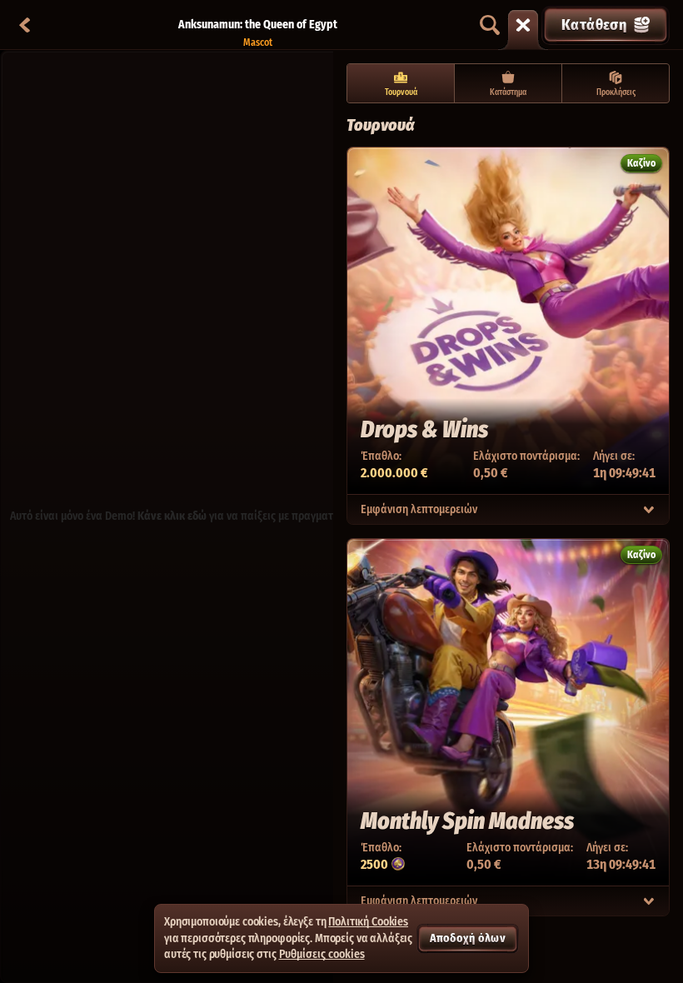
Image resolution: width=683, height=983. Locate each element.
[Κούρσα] (523, 25)
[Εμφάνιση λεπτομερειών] (649, 509)
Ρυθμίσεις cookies (322, 954)
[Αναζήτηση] (490, 25)
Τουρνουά (401, 92)
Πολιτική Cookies (368, 922)
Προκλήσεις (616, 92)
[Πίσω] (25, 25)
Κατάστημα (508, 92)
